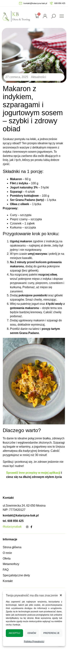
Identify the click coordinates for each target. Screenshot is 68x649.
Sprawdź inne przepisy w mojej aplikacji (33, 472)
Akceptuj (14, 633)
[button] (53, 16)
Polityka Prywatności (34, 641)
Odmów (31, 633)
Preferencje (51, 633)
